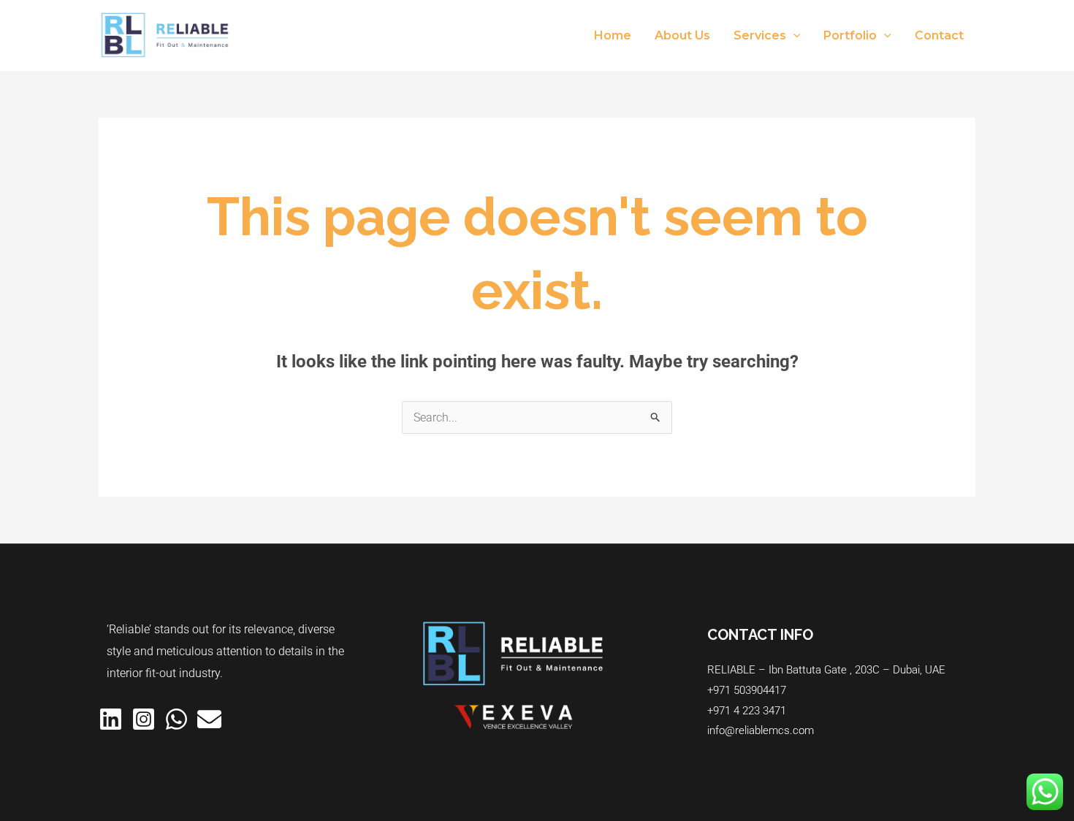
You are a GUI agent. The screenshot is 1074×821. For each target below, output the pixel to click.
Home (612, 35)
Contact (939, 35)
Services (760, 35)
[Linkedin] (111, 719)
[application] (793, 35)
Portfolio (850, 35)
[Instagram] (144, 719)
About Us (682, 35)
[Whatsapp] (176, 719)
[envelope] (209, 719)
